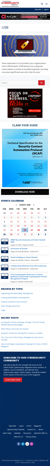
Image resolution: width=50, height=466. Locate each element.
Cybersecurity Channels (16, 429)
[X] (27, 444)
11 (18, 221)
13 (32, 221)
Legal (3, 310)
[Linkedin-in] (23, 444)
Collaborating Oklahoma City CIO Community (28, 266)
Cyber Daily (7, 433)
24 (11, 230)
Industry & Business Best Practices (14, 302)
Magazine (37, 426)
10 (11, 221)
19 (25, 225)
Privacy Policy (31, 437)
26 (25, 230)
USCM (28, 426)
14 (38, 221)
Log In (21, 426)
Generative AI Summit (19, 249)
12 (25, 221)
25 (18, 230)
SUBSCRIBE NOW (12, 380)
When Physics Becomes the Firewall (14, 329)
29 (25, 213)
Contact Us (31, 429)
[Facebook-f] (18, 444)
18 (18, 225)
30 (32, 213)
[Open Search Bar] (42, 4)
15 (45, 221)
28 (18, 213)
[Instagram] (31, 444)
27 (11, 213)
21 (38, 225)
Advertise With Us (40, 433)
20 (32, 225)
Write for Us (18, 437)
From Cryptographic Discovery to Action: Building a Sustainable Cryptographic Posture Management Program (29, 277)
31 (38, 213)
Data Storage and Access (10, 306)
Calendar (17, 433)
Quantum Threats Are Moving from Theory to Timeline (21, 333)
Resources (27, 433)
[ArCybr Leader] (25, 19)
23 (4, 230)
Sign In (46, 9)
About (40, 429)
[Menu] (47, 4)
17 (11, 225)
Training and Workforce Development (15, 297)
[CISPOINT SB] (25, 117)
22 (45, 225)
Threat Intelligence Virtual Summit (24, 257)
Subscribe (38, 9)
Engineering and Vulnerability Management (17, 293)
